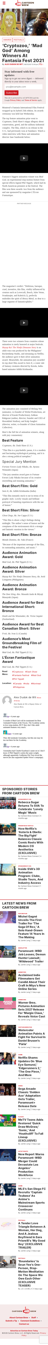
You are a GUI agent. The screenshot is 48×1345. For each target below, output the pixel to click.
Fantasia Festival (21, 675)
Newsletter (22, 948)
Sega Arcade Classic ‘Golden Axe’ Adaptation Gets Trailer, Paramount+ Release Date (29, 1097)
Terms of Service (31, 100)
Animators (22, 972)
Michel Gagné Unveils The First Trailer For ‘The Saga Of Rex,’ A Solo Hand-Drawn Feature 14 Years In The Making (31, 927)
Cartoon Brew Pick (25, 1027)
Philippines (19, 687)
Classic (21, 1116)
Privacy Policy (15, 100)
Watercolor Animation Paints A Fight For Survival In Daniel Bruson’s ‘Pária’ (32, 1037)
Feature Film (22, 913)
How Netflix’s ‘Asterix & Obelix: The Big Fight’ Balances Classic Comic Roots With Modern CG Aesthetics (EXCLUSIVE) (30, 841)
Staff (33, 1317)
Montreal (36, 683)
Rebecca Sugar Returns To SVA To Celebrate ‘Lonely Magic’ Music (31, 807)
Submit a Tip (11, 1321)
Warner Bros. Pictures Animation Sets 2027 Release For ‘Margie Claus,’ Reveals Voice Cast (31, 1009)
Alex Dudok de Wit (14, 64)
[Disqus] (24, 743)
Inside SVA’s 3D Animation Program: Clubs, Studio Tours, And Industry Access (30, 876)
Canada (18, 683)
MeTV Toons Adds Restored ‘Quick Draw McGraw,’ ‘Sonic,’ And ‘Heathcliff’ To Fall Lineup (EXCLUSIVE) (30, 1130)
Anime (20, 1054)
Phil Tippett (18, 679)
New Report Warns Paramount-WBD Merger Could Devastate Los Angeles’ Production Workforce (31, 1165)
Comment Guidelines (30, 1321)
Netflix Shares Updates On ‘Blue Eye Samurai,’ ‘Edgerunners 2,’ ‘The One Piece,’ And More (30, 1066)
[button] (24, 158)
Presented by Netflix (25, 825)
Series (20, 1085)
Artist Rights (23, 1151)
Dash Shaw (31, 671)
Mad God (36, 675)
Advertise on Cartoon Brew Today (24, 1331)
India (27, 683)
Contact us (24, 1324)
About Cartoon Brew (18, 1317)
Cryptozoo (18, 671)
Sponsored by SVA (24, 799)
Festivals (19, 40)
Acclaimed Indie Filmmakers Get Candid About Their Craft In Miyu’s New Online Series (31, 982)
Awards (7, 40)
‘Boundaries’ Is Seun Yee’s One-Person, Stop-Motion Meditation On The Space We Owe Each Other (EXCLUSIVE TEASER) (31, 1273)
